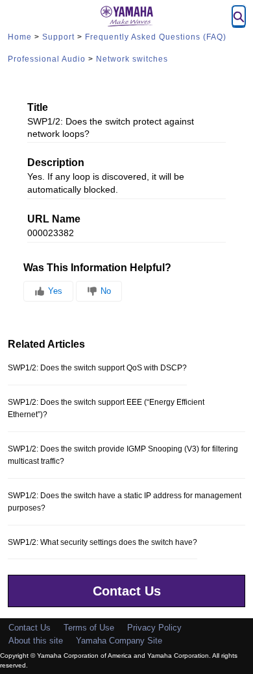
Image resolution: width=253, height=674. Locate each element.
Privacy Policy (154, 627)
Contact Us (127, 591)
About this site (35, 640)
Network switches (132, 59)
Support (58, 37)
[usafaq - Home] (126, 16)
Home (20, 37)
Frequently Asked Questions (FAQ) (155, 37)
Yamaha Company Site (119, 640)
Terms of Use (89, 627)
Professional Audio (47, 59)
